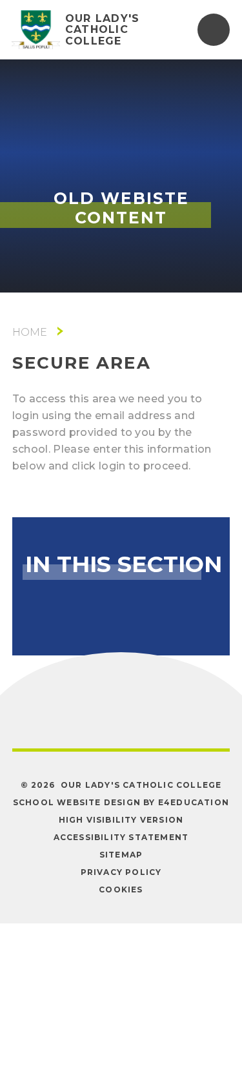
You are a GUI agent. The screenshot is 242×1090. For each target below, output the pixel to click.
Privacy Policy (121, 872)
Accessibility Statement (121, 837)
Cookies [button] (121, 889)
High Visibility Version (121, 820)
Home (29, 332)
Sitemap (121, 854)
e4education (193, 802)
